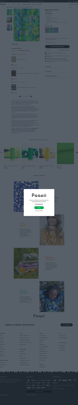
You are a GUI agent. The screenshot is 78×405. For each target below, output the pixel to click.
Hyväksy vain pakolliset (39, 210)
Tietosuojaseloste (39, 204)
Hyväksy (39, 207)
